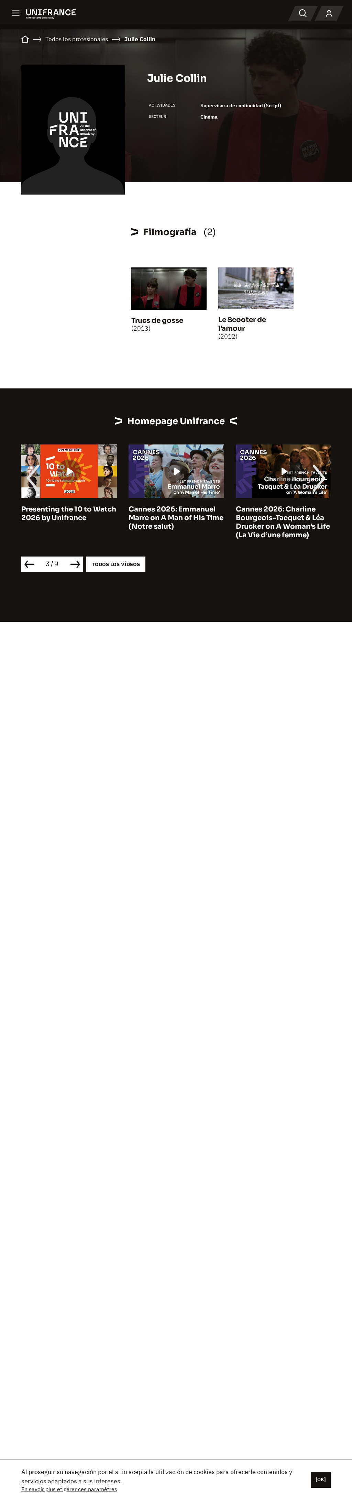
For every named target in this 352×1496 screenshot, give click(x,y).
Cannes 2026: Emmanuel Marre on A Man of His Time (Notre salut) (75, 518)
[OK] (321, 1479)
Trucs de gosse (157, 320)
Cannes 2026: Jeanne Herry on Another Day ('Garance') (280, 518)
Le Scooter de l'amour (242, 324)
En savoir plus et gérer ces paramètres (69, 1489)
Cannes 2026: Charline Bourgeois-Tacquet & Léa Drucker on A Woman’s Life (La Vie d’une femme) (182, 522)
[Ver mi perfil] (329, 13)
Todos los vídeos (116, 564)
